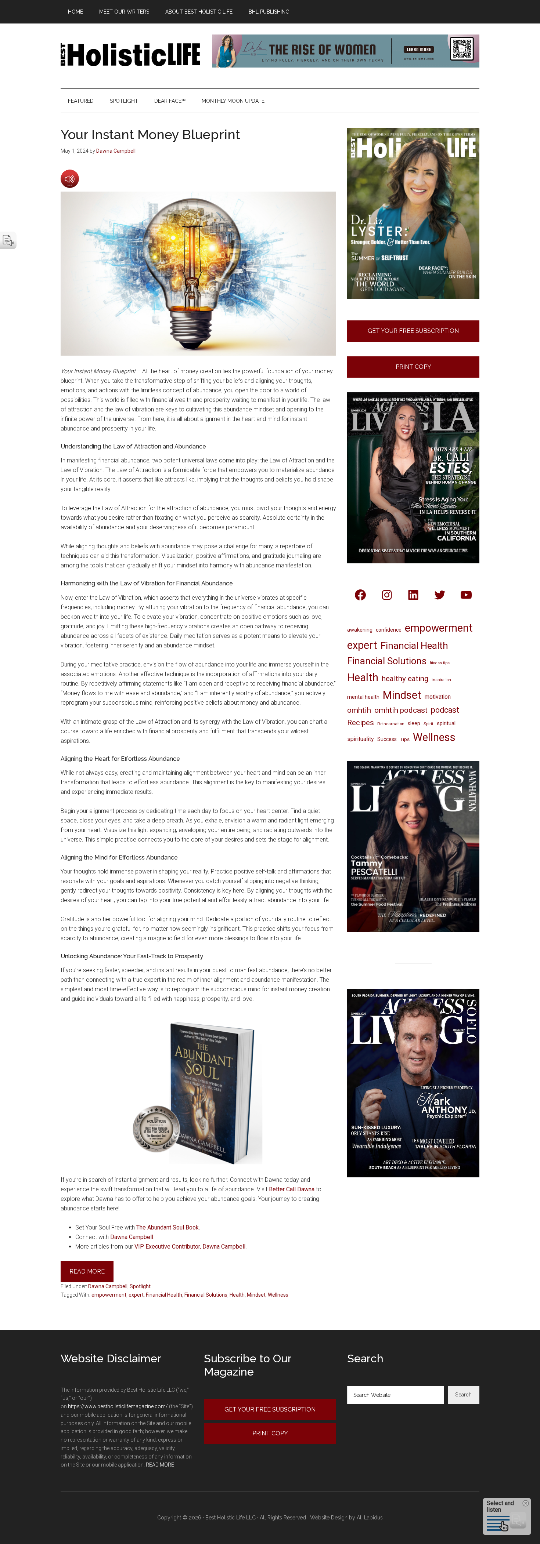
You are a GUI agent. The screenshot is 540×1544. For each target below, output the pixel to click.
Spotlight (140, 1286)
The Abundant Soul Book (167, 1227)
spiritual (446, 723)
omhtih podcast (401, 710)
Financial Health (164, 1295)
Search (463, 1395)
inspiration (441, 679)
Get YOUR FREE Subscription (270, 1409)
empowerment (108, 1295)
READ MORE (160, 1465)
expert (136, 1295)
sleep (414, 723)
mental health (363, 697)
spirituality (360, 738)
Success (387, 739)
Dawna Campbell (131, 1237)
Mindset (256, 1295)
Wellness (278, 1295)
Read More (87, 1271)
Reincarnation (390, 723)
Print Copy (413, 366)
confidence (389, 630)
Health (237, 1295)
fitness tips (440, 663)
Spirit (428, 723)
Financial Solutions (205, 1295)
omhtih (359, 710)
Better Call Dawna (291, 1189)
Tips (405, 739)
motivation (438, 696)
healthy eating (405, 678)
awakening (359, 630)
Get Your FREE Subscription (413, 330)
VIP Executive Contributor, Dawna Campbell (189, 1246)
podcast (445, 710)
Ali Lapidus (370, 1518)
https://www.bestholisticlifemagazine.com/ (118, 1406)
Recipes (360, 722)
